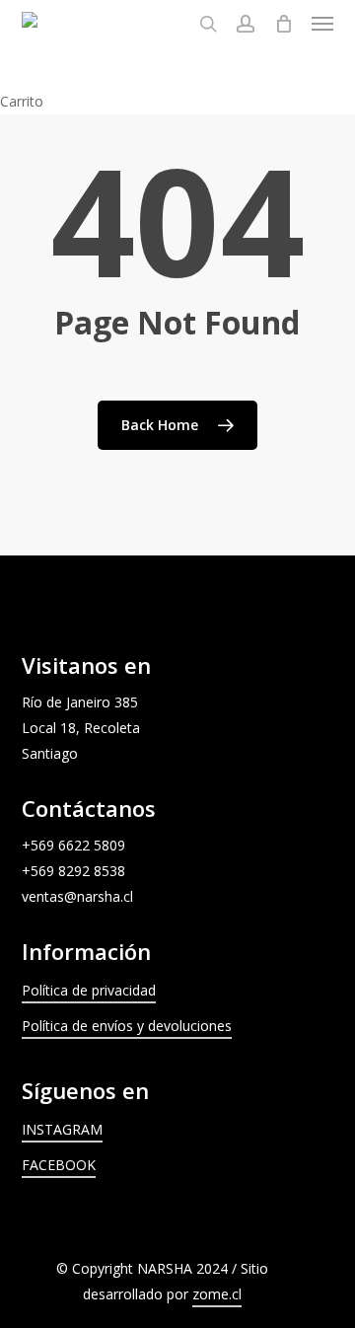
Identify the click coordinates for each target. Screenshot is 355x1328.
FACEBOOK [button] (59, 1164)
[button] (322, 24)
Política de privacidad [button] (89, 990)
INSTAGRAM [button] (62, 1129)
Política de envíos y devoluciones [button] (127, 1025)
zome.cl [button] (217, 1294)
